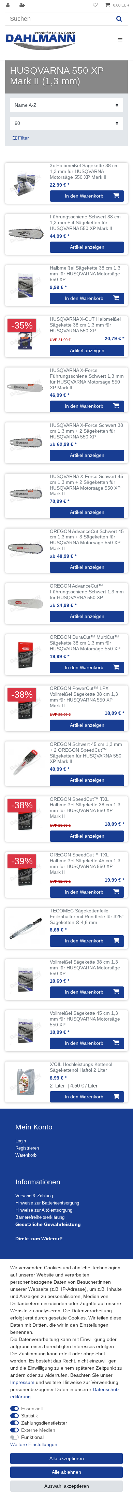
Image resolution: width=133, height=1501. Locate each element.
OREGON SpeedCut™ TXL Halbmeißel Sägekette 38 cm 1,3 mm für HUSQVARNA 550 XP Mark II (85, 807)
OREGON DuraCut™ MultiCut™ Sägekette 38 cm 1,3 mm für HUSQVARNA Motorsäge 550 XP (85, 642)
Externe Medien (38, 1430)
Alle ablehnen (66, 1472)
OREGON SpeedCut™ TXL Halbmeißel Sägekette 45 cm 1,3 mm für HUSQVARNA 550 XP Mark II (85, 863)
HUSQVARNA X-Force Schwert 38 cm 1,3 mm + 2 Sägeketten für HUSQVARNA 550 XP (86, 430)
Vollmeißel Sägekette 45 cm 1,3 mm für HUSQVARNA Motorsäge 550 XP (85, 1018)
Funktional (32, 1437)
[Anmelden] (8, 5)
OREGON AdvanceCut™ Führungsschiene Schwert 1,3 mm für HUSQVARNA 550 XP (87, 591)
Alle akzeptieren (66, 1458)
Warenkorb (25, 1155)
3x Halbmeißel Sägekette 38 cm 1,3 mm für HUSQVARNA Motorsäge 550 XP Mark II (84, 171)
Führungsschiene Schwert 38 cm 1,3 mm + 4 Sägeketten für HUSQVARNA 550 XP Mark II (85, 222)
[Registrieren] (23, 5)
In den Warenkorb (84, 196)
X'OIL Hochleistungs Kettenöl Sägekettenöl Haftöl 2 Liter (81, 1067)
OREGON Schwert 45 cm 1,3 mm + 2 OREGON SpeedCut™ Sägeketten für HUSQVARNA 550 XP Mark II (86, 752)
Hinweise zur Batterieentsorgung (47, 1203)
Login (20, 1141)
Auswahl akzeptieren (66, 1486)
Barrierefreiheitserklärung (39, 1217)
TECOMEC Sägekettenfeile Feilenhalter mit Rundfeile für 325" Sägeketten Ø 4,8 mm (86, 916)
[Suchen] (119, 19)
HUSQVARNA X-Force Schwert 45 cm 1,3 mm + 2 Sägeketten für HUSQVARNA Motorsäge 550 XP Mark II (86, 485)
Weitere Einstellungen (33, 1444)
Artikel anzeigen (87, 247)
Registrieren (27, 1148)
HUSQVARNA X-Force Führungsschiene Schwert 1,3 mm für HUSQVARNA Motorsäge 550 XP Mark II (87, 378)
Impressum (22, 1382)
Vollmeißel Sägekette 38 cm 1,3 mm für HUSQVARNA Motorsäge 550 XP (85, 967)
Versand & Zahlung (34, 1196)
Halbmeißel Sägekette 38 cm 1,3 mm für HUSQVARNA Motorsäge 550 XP (85, 273)
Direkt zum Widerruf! (39, 1238)
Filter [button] (23, 138)
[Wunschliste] (95, 5)
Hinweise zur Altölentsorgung (43, 1210)
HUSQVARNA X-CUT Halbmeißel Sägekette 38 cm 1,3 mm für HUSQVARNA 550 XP (85, 324)
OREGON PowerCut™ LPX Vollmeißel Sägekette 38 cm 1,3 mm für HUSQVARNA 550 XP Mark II (84, 696)
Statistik (29, 1415)
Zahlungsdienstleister (44, 1423)
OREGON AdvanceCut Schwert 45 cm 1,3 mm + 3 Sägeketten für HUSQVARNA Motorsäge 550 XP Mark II (87, 540)
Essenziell (32, 1408)
